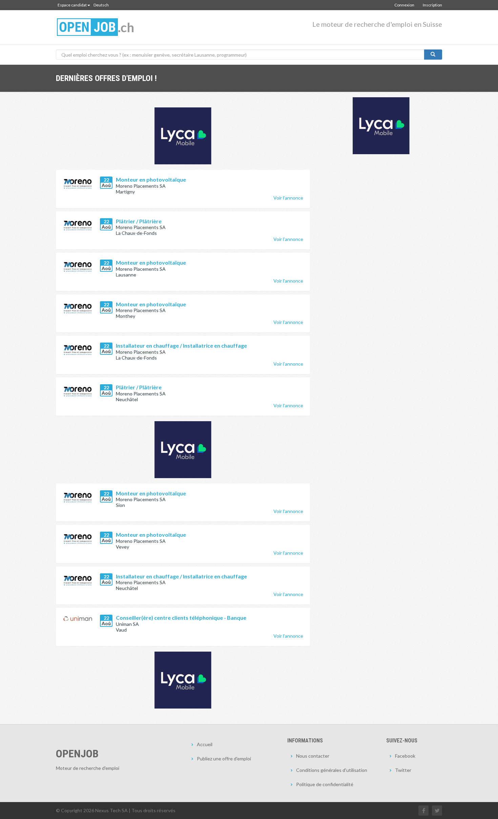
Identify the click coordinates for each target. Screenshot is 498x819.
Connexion (404, 4)
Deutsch (101, 4)
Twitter (403, 770)
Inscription (432, 4)
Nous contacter (312, 756)
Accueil (204, 744)
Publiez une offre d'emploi (224, 758)
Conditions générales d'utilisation (331, 770)
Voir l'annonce (288, 198)
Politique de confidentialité (324, 784)
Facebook (405, 756)
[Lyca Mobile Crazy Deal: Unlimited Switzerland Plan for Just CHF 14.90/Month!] (381, 125)
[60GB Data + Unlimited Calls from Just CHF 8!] (183, 135)
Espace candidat (72, 4)
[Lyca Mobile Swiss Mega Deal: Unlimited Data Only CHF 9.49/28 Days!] (183, 680)
